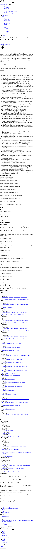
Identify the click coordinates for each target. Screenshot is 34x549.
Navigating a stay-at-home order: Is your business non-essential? (11, 400)
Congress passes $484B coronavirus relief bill (8, 379)
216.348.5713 (2, 43)
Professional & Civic (5, 222)
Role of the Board (4, 524)
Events (1, 419)
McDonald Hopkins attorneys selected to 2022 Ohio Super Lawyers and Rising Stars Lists (14, 336)
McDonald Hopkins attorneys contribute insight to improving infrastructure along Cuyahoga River (16, 330)
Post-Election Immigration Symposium (7, 430)
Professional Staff (6, 19)
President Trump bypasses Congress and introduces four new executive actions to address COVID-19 (16, 355)
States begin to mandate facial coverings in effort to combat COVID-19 (12, 359)
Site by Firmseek (4, 542)
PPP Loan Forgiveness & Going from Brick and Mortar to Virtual (11, 459)
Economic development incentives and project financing (10, 508)
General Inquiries (6, 34)
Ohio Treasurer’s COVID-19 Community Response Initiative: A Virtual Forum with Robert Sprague (16, 465)
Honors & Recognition (5, 175)
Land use (3, 511)
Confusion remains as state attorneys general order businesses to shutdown (12, 386)
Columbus (7, 31)
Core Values (5, 12)
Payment (3, 35)
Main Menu (6, 4)
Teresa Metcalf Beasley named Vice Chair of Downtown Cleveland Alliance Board (13, 345)
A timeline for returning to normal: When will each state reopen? (11, 375)
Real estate (3, 509)
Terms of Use (2, 546)
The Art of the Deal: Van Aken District (7, 456)
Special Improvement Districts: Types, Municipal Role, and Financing (12, 471)
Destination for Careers (9, 10)
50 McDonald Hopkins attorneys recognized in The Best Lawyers (11, 343)
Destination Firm (6, 8)
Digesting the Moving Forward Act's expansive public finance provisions (12, 362)
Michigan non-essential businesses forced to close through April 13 (11, 405)
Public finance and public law (6, 507)
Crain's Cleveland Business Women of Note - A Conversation (10, 436)
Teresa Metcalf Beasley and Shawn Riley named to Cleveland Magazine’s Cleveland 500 (14, 297)
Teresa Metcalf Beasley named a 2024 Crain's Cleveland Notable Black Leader (13, 314)
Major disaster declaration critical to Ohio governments (9, 394)
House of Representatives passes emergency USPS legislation (10, 350)
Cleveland (7, 30)
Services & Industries (5, 15)
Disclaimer (3, 540)
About (5, 6)
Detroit (7, 32)
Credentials (3, 207)
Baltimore (3, 531)
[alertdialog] (17, 546)
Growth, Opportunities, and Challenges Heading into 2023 (10, 449)
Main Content (2, 4)
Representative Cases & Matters (7, 72)
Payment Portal (4, 538)
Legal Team (3, 14)
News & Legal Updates (7, 23)
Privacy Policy (28, 545)
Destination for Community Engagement (11, 11)
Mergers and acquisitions (5, 512)
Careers (3, 16)
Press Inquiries (6, 33)
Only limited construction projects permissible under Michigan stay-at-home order (13, 382)
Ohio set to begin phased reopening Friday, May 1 (9, 373)
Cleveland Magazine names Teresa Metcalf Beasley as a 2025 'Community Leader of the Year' (15, 304)
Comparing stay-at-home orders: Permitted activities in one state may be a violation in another (15, 380)
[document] (17, 545)
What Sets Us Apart (6, 7)
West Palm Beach (4, 535)
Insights (5, 22)
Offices (5, 27)
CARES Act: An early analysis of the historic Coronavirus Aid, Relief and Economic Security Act (15, 399)
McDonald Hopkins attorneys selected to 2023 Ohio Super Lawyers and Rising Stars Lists (14, 328)
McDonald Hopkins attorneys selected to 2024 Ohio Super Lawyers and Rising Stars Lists (14, 322)
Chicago (7, 29)
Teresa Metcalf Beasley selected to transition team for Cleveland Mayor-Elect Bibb (13, 338)
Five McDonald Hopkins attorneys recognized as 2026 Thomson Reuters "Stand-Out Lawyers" (15, 299)
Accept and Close (3, 548)
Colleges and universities (5, 516)
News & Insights (4, 290)
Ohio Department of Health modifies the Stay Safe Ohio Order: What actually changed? (14, 366)
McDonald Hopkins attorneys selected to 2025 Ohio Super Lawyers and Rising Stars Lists (14, 312)
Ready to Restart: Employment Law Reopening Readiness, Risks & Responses (13, 468)
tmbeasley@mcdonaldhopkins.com (5, 44)
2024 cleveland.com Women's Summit (7, 439)
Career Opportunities (7, 20)
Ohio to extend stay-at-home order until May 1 (8, 390)
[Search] (8, 4)
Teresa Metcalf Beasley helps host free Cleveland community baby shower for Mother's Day (15, 320)
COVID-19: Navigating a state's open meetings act (9, 409)
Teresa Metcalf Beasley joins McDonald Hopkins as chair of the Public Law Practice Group (15, 414)
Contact (3, 25)
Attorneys (5, 18)
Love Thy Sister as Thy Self (6, 433)
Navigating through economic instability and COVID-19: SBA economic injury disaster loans (15, 402)
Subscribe (5, 24)
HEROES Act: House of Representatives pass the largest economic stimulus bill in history (14, 370)
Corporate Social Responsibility (8, 13)
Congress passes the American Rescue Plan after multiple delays (11, 347)
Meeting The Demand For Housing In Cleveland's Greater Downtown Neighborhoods (14, 446)
